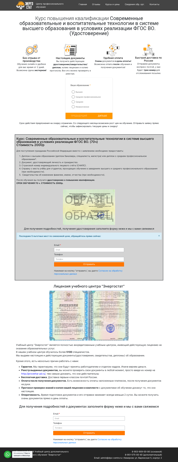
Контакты (154, 4)
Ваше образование (80, 85)
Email (56, 245)
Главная (83, 4)
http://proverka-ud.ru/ (33, 373)
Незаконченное (82, 107)
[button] (102, 116)
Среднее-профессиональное (88, 97)
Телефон (58, 254)
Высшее (79, 92)
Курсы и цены (112, 4)
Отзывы (96, 4)
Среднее (79, 102)
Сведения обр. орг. (134, 4)
